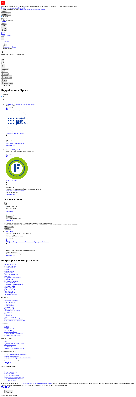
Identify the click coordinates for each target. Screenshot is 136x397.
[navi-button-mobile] (2, 37)
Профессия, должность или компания (12, 54)
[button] (3, 32)
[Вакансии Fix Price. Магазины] (70, 168)
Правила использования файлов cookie (32, 9)
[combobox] (9, 56)
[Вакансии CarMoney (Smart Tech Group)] (70, 121)
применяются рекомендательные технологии (37, 383)
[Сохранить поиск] (2, 60)
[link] (4, 28)
